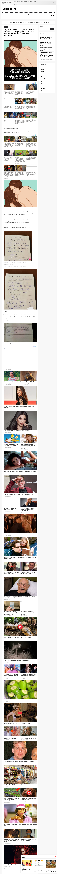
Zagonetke (19, 2)
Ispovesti (18, 1)
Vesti (15, 2)
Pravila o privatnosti (33, 2)
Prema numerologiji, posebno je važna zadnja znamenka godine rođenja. (46, 49)
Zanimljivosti (26, 1)
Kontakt (15, 4)
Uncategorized (43, 78)
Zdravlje (31, 1)
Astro (23, 2)
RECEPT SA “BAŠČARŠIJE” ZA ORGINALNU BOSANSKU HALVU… (51, 871)
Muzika (22, 1)
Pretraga (41, 26)
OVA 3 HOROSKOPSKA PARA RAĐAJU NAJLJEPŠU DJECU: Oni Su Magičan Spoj (46, 44)
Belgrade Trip (10, 8)
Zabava (35, 1)
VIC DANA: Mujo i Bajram (39, 868)
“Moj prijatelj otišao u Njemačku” (47, 59)
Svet (15, 1)
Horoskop (26, 2)
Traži (52, 28)
